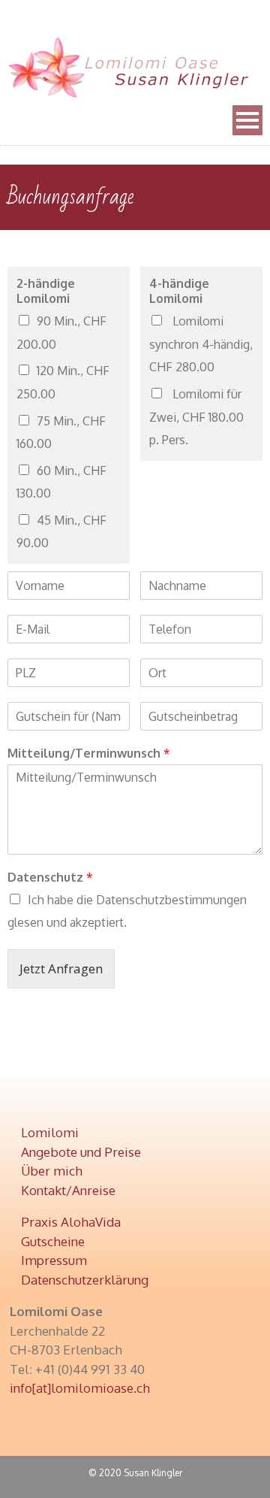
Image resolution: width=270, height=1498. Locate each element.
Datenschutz (50, 877)
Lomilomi (50, 1132)
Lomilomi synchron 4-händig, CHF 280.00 (201, 343)
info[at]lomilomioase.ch (80, 1388)
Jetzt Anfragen (61, 968)
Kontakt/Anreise (68, 1190)
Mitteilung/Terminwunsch (89, 753)
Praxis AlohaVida (71, 1222)
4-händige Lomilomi (179, 291)
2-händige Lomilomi (45, 291)
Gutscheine (53, 1241)
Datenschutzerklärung (84, 1280)
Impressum (54, 1260)
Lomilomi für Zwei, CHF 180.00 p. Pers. (196, 416)
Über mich (51, 1171)
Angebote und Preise (81, 1152)
